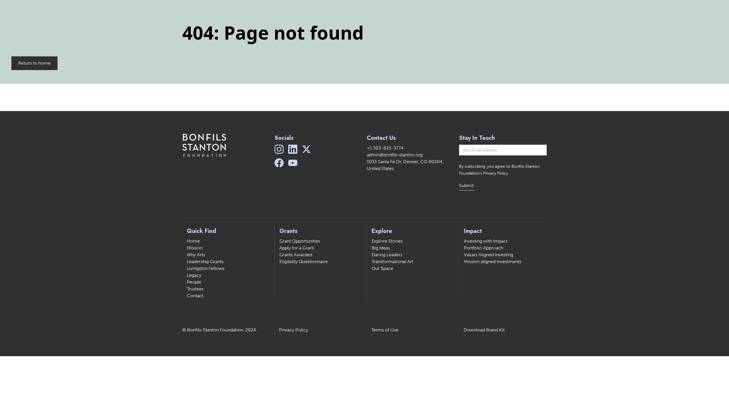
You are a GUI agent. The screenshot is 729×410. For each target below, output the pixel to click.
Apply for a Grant (296, 248)
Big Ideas (381, 248)
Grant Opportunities (299, 241)
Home (193, 241)
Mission (194, 248)
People (194, 282)
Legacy (194, 275)
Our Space (382, 268)
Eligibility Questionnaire (303, 261)
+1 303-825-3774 (385, 148)
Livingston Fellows (205, 268)
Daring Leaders (387, 254)
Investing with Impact (485, 241)
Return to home (34, 63)
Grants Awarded (295, 254)
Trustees (195, 289)
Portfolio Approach (483, 248)
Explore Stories (387, 241)
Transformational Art (392, 261)
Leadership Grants (205, 261)
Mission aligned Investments (492, 261)
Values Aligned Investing (488, 254)
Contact (195, 295)
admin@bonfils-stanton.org (395, 154)
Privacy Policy (293, 330)
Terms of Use (384, 330)
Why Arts (196, 254)
